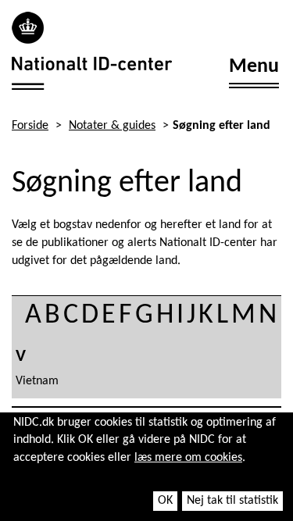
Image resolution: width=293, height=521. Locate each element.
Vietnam (37, 381)
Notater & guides (112, 126)
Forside (30, 126)
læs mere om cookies (188, 457)
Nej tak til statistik (232, 500)
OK (165, 500)
